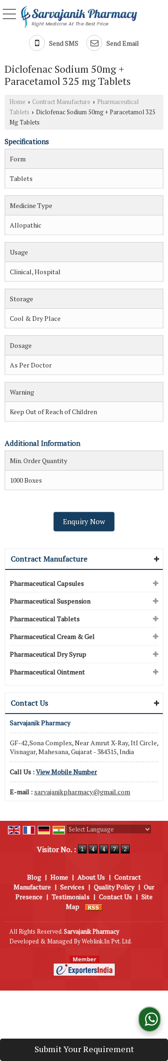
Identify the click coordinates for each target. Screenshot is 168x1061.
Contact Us (115, 896)
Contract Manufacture (61, 102)
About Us (91, 877)
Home (17, 102)
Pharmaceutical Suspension (50, 600)
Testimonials (71, 896)
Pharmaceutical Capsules (47, 583)
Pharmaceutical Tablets (45, 618)
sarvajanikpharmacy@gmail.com (82, 791)
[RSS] (93, 906)
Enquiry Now (84, 521)
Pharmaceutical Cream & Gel (52, 636)
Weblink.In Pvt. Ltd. (107, 941)
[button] (66, 771)
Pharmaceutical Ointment (47, 671)
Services (72, 886)
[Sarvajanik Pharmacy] (78, 16)
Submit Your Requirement (84, 1048)
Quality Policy (114, 886)
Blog (34, 877)
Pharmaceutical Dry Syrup (48, 654)
